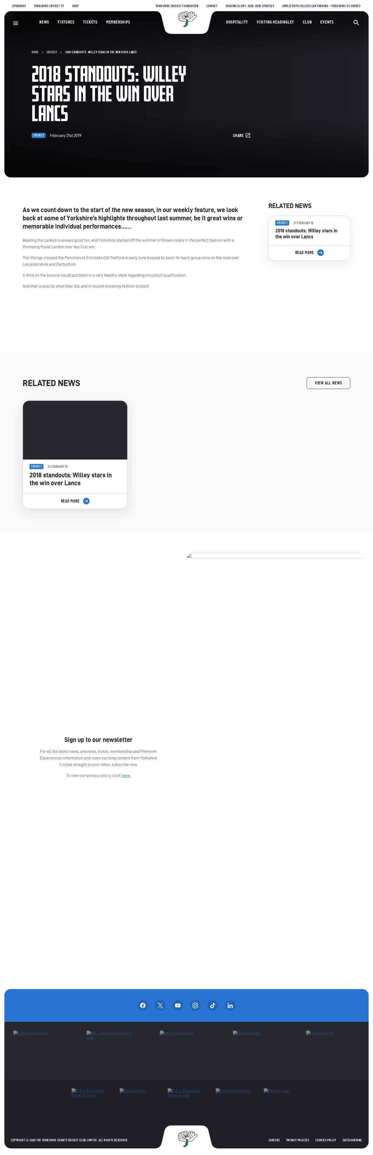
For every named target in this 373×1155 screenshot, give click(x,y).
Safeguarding (352, 1140)
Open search (356, 22)
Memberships (118, 22)
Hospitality (237, 22)
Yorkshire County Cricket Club (186, 19)
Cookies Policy (325, 1140)
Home (35, 52)
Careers (274, 1140)
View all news (328, 383)
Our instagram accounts (195, 1005)
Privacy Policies (297, 1140)
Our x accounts (160, 1005)
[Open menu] (15, 23)
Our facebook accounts (142, 1005)
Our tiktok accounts (212, 1005)
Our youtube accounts (177, 1005)
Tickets (90, 22)
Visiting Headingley (275, 22)
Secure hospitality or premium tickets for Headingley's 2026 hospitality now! (309, 295)
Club (307, 22)
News (44, 22)
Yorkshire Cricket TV (49, 6)
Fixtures (66, 22)
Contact (211, 6)
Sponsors (19, 6)
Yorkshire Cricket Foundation (177, 6)
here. (126, 775)
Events (327, 22)
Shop (75, 6)
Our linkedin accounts (230, 1005)
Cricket (52, 52)
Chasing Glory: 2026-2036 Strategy (250, 6)
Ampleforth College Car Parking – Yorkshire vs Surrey (321, 6)
